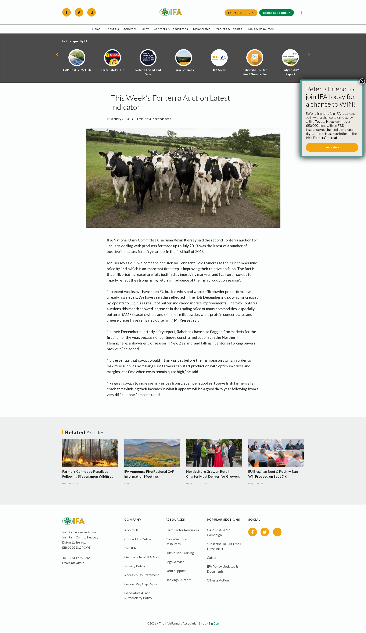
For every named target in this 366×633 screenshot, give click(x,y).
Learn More (332, 147)
